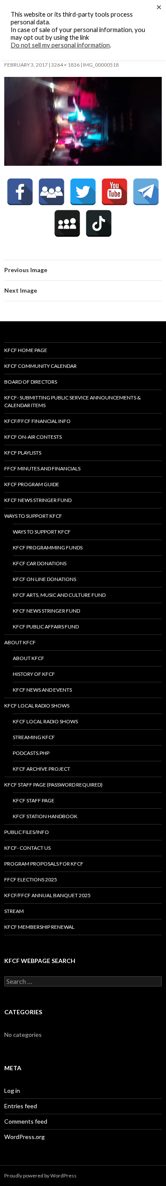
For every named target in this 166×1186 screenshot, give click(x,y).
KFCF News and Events (42, 690)
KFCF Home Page (25, 350)
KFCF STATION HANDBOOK (45, 816)
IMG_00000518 (101, 65)
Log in (12, 1090)
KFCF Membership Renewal (39, 927)
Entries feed (20, 1106)
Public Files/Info (26, 832)
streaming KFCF (34, 737)
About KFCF (20, 642)
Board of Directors (30, 382)
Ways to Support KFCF (33, 516)
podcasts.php (31, 753)
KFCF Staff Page (33, 800)
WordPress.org (24, 1136)
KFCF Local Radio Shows (36, 705)
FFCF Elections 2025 (30, 879)
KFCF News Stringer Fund (38, 500)
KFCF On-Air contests (33, 437)
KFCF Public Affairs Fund (46, 626)
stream (14, 911)
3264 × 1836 (65, 65)
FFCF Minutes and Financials (42, 468)
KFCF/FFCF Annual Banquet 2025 (47, 895)
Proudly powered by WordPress (40, 1175)
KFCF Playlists (22, 452)
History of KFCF (34, 674)
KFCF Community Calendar (40, 366)
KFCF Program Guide (31, 484)
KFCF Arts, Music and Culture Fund (59, 595)
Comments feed (25, 1121)
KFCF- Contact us (27, 848)
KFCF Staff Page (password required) (53, 784)
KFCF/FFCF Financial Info (37, 421)
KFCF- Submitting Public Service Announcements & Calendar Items (72, 401)
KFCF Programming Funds (48, 547)
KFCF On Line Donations (44, 579)
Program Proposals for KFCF (43, 863)
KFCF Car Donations (39, 563)
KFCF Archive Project (41, 769)
